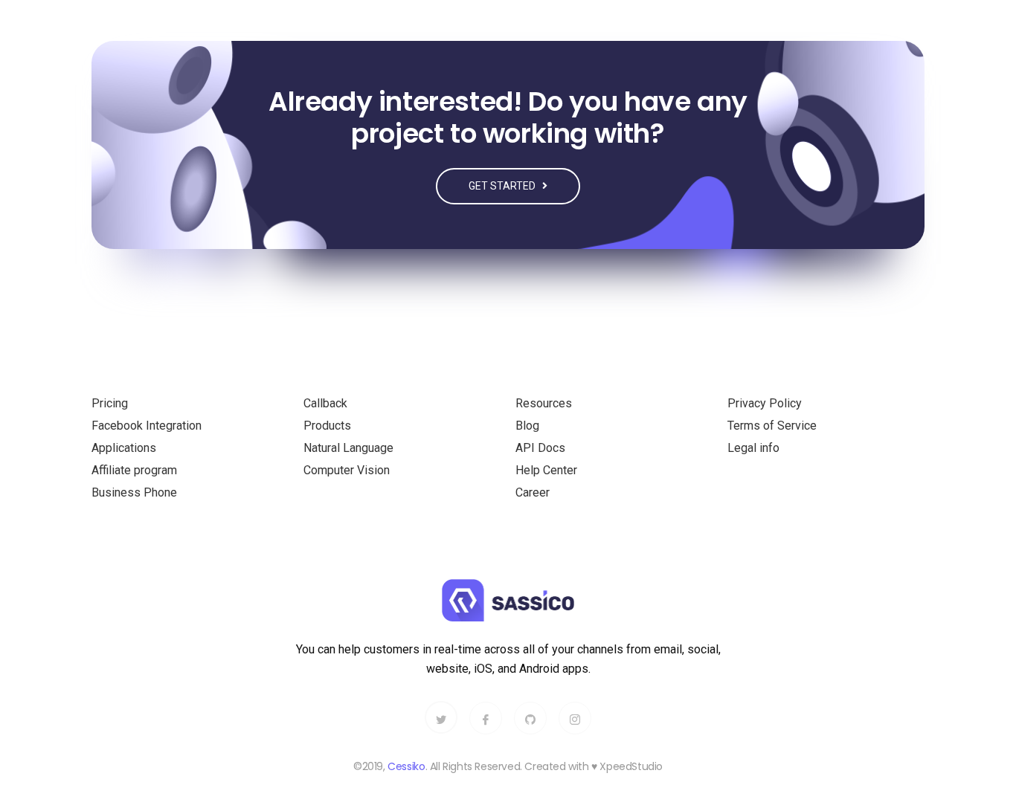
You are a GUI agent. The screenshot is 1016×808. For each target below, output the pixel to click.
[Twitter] (441, 717)
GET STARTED (503, 186)
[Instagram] (575, 718)
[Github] (530, 718)
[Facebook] (485, 718)
